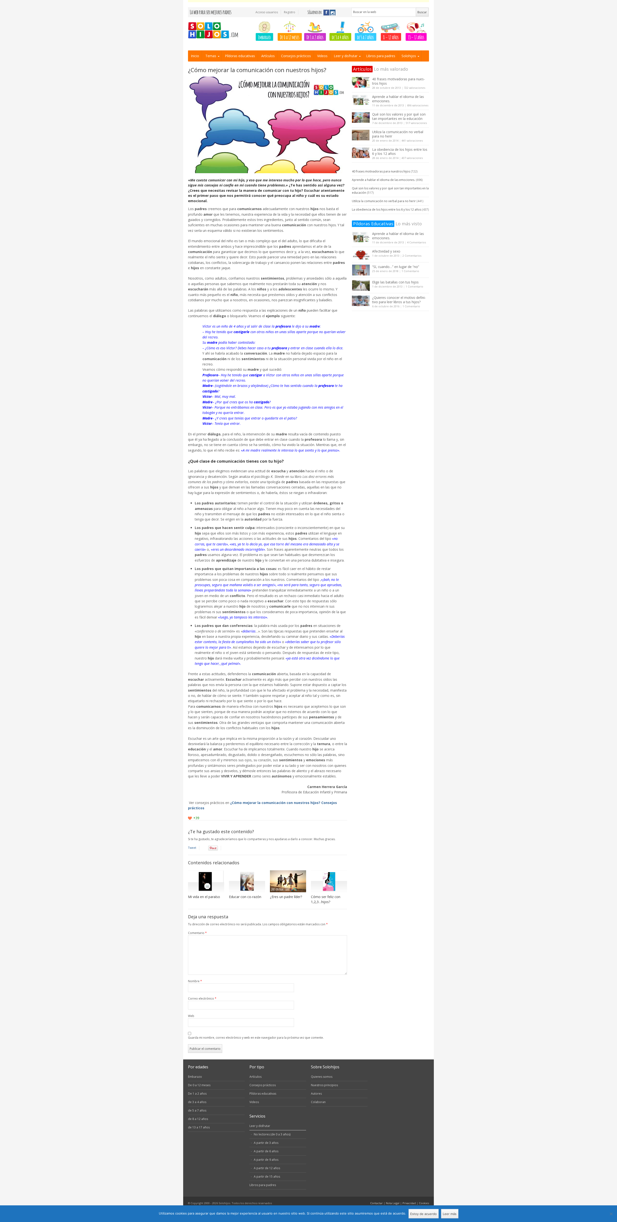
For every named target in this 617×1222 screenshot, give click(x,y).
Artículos (268, 56)
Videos (322, 56)
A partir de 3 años (266, 1143)
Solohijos (409, 56)
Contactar (376, 1203)
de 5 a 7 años (365, 37)
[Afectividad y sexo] (361, 254)
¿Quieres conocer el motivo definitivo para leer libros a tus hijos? (399, 299)
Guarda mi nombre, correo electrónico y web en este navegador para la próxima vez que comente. (256, 1038)
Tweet (192, 848)
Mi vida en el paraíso (204, 896)
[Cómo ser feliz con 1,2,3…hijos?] (329, 881)
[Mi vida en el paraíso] (206, 881)
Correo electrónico (202, 998)
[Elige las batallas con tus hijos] (361, 285)
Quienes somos (321, 1077)
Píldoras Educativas (373, 224)
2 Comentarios (411, 255)
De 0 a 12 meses (289, 37)
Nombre (195, 981)
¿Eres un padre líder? (286, 896)
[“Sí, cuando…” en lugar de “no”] (361, 270)
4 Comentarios (416, 242)
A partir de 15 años (267, 1176)
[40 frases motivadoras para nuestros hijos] (361, 82)
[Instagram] (332, 12)
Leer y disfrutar (345, 56)
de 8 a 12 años (198, 1119)
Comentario (197, 933)
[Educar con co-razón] (247, 881)
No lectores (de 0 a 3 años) (272, 1134)
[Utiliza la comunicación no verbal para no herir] (361, 135)
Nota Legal (392, 1203)
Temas (210, 56)
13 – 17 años (416, 37)
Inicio (195, 56)
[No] (611, 1213)
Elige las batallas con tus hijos (395, 282)
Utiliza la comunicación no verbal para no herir (397, 134)
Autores (316, 1094)
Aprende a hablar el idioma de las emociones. (398, 98)
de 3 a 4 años (340, 37)
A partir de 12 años (267, 1168)
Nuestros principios (324, 1085)
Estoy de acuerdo (423, 1214)
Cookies (424, 1203)
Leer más (449, 1214)
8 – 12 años (391, 37)
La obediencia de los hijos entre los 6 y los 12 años (399, 151)
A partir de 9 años (266, 1160)
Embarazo (264, 37)
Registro (289, 12)
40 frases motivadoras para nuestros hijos (398, 81)
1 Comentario (410, 271)
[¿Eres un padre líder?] (288, 881)
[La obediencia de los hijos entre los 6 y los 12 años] (361, 152)
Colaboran (318, 1102)
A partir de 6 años (266, 1151)
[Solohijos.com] (214, 30)
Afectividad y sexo (386, 251)
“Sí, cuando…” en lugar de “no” (395, 266)
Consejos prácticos (296, 56)
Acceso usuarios (266, 12)
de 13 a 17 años (199, 1127)
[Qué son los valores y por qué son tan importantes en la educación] (361, 117)
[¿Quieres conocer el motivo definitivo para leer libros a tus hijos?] (361, 300)
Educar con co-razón (245, 896)
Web (191, 1016)
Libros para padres (380, 56)
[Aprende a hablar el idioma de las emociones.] (361, 100)
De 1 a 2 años (315, 37)
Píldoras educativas (240, 56)
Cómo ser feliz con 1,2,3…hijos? (325, 899)
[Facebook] (326, 12)
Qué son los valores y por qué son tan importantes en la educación (399, 116)
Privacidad (409, 1203)
